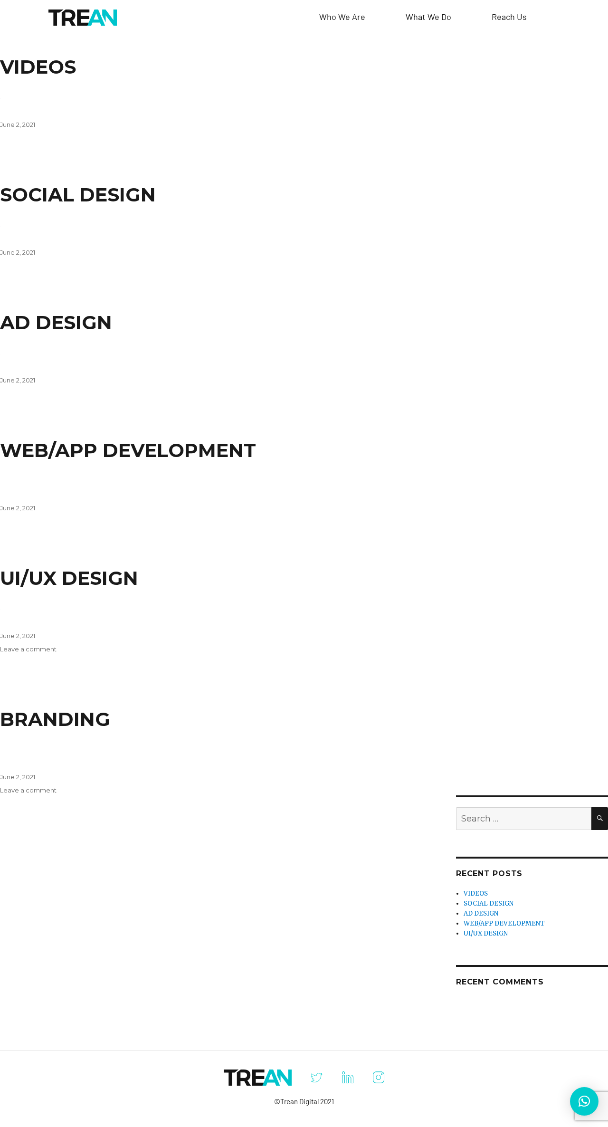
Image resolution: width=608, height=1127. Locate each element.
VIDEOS (38, 66)
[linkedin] (347, 1077)
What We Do (428, 16)
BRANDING (55, 719)
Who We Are (342, 16)
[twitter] (317, 1077)
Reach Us (509, 16)
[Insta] (378, 1077)
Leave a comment (28, 649)
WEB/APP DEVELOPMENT (128, 450)
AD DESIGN (56, 322)
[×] (584, 1101)
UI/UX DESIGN (69, 578)
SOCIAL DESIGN (78, 194)
